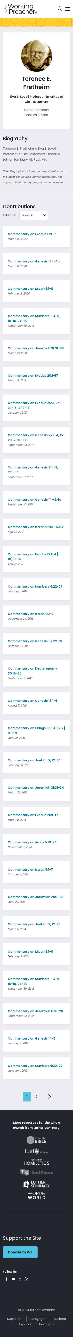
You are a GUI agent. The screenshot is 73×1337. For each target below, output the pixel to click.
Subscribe (14, 1319)
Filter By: (9, 215)
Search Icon (60, 9)
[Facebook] (6, 1279)
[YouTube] (13, 1279)
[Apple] (20, 1279)
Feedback (46, 1324)
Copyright (38, 1319)
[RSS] (26, 1279)
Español (25, 1324)
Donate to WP (20, 1252)
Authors (60, 1319)
